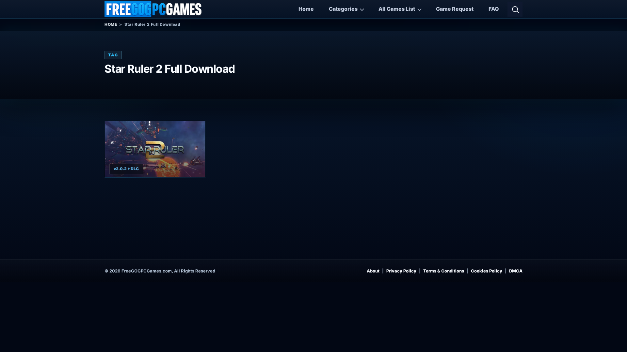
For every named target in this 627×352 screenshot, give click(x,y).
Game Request (455, 9)
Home (306, 9)
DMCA (515, 270)
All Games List (396, 9)
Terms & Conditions (443, 270)
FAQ (494, 9)
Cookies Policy (486, 270)
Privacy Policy (401, 270)
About (373, 270)
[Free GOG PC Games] (153, 9)
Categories (343, 9)
